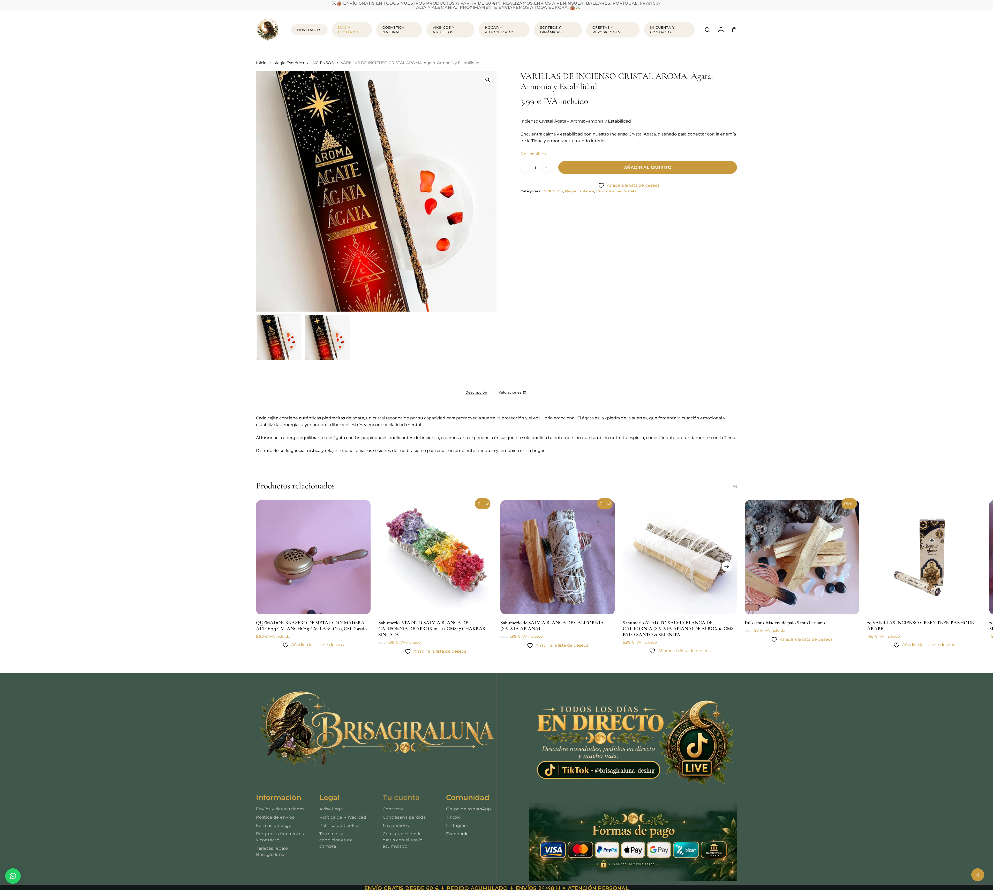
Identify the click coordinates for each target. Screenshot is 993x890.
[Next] (726, 566)
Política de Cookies (340, 825)
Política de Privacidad (342, 817)
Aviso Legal (331, 808)
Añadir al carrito (648, 167)
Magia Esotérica (289, 63)
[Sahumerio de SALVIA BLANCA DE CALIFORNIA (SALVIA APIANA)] (557, 557)
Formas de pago (273, 825)
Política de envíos (275, 817)
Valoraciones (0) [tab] (513, 392)
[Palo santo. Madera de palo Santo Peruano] (802, 557)
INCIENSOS (322, 63)
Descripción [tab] (476, 392)
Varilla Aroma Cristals (616, 191)
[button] (487, 80)
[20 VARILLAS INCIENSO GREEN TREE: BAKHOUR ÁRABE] (924, 557)
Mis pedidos (396, 825)
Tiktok (453, 817)
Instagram (457, 825)
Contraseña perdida (404, 817)
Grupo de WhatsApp (468, 808)
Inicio (261, 63)
